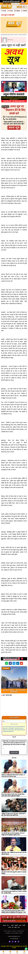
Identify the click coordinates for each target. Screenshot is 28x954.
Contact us (14, 931)
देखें (10, 952)
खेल (12, 927)
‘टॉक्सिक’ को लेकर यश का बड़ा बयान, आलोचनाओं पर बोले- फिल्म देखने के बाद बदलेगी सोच (13, 814)
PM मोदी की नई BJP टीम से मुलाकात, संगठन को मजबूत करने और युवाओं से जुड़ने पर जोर (12, 833)
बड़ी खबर (4, 925)
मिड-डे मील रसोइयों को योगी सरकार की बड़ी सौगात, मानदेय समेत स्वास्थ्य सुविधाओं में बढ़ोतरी (13, 795)
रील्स (17, 952)
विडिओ (15, 927)
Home (5, 931)
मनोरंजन (9, 927)
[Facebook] (10, 942)
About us (9, 931)
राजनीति (23, 925)
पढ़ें (3, 952)
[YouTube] (21, 7)
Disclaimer (8, 933)
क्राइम (20, 925)
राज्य (7, 925)
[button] (6, 663)
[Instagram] (18, 942)
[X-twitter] (13, 942)
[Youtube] (15, 942)
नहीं (3, 748)
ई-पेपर (19, 927)
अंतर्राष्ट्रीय (16, 925)
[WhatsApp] (18, 7)
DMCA (20, 933)
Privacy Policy (21, 931)
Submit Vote (14, 752)
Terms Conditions (15, 933)
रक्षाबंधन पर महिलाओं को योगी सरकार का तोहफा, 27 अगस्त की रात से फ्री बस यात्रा (13, 775)
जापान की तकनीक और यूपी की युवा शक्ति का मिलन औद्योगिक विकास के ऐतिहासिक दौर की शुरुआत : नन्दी (13, 911)
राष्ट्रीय (12, 925)
